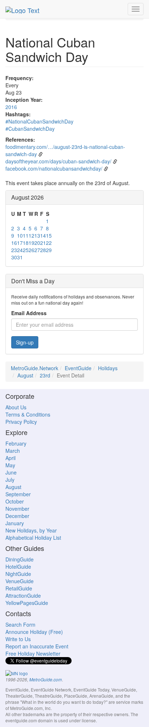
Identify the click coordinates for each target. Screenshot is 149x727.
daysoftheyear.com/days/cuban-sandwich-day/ (58, 161)
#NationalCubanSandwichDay (39, 121)
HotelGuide (18, 566)
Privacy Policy (21, 421)
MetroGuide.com (45, 679)
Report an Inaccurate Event (36, 646)
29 (49, 250)
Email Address (29, 313)
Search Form (20, 624)
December (17, 515)
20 (37, 242)
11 (26, 235)
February (15, 443)
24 (20, 250)
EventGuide (78, 368)
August (25, 375)
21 (43, 242)
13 (37, 235)
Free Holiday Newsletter (32, 653)
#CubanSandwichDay (30, 128)
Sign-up (25, 342)
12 (31, 235)
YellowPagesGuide (26, 602)
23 (14, 250)
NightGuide (18, 573)
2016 (11, 106)
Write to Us (18, 639)
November (17, 508)
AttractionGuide (23, 595)
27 (37, 250)
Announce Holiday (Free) (34, 631)
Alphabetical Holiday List (33, 537)
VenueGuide (19, 581)
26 (31, 250)
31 (20, 257)
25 (26, 250)
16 (14, 242)
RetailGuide (18, 588)
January (14, 523)
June (11, 472)
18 (26, 242)
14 (43, 235)
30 (14, 257)
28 (43, 250)
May (10, 465)
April (10, 457)
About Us (15, 407)
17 (20, 242)
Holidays (108, 368)
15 (49, 235)
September (18, 494)
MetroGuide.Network (34, 368)
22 (49, 242)
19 (31, 242)
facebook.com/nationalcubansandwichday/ (53, 168)
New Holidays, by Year (31, 530)
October (14, 501)
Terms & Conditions (27, 414)
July (9, 479)
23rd (45, 375)
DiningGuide (19, 559)
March (12, 450)
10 (20, 235)
